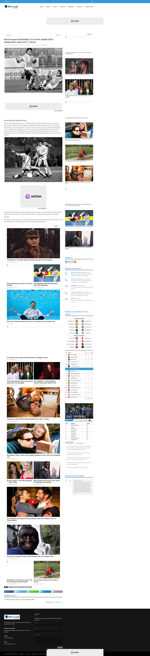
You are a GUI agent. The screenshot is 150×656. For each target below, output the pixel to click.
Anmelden (6, 1)
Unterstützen (89, 6)
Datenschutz (34, 654)
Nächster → (59, 35)
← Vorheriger (8, 35)
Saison (48, 6)
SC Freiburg (28, 587)
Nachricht (37, 634)
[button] (9, 591)
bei (81, 274)
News (41, 6)
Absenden (60, 647)
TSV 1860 (11, 587)
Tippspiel (79, 6)
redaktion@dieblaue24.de (9, 644)
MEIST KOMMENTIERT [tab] (79, 443)
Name (36, 623)
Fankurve (71, 6)
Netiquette (21, 654)
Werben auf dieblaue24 (44, 654)
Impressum (27, 654)
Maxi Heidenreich (19, 587)
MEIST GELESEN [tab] (69, 443)
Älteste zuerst (58, 602)
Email (36, 628)
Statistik (62, 6)
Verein (55, 6)
